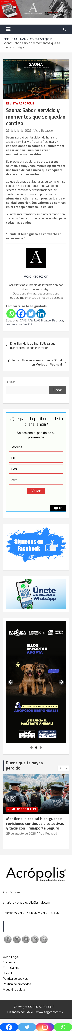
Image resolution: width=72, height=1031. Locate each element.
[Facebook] (21, 313)
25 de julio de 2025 (19, 131)
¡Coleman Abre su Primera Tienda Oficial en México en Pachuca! (35, 362)
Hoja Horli (9, 973)
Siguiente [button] (61, 682)
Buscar (10, 382)
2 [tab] (36, 747)
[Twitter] (31, 313)
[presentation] (60, 768)
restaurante (14, 324)
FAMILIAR (34, 320)
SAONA (27, 324)
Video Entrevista (14, 990)
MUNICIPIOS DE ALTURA (21, 809)
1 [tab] (31, 747)
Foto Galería (11, 968)
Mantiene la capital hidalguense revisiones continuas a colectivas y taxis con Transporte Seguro (35, 823)
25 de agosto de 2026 (21, 834)
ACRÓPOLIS (46, 1007)
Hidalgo (46, 320)
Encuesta (9, 962)
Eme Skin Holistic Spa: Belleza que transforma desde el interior (32, 346)
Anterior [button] (10, 682)
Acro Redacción (44, 131)
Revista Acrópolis (20, 103)
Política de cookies (15, 979)
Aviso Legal (11, 957)
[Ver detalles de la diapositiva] (36, 682)
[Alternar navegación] (8, 29)
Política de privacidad (17, 984)
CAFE (23, 320)
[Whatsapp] (11, 313)
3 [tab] (41, 747)
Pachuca (57, 320)
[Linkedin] (41, 313)
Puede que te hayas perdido (24, 765)
